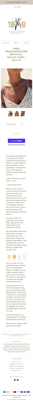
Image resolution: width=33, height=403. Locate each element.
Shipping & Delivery (16, 364)
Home (3, 334)
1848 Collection (14, 399)
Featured (5, 395)
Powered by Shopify (22, 399)
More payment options (16, 145)
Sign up (19, 7)
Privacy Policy (17, 370)
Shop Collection (22, 395)
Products (8, 334)
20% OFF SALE (12, 395)
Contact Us (16, 362)
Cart (17, 43)
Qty (22, 123)
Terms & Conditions (16, 368)
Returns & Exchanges (16, 366)
